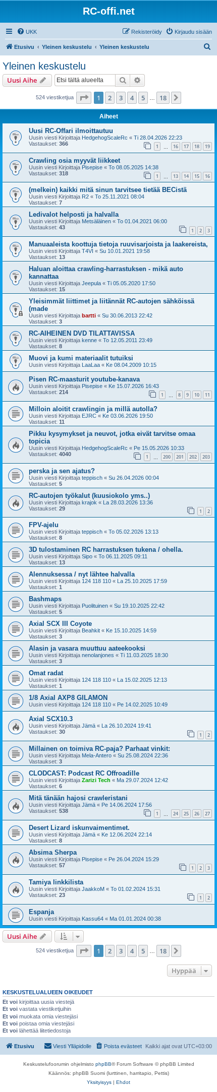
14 (186, 176)
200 (167, 457)
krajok (89, 502)
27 (207, 813)
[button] (83, 98)
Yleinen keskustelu (44, 66)
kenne (89, 340)
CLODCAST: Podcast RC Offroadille (84, 773)
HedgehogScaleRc (105, 138)
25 (186, 813)
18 (196, 146)
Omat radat (46, 673)
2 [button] (110, 97)
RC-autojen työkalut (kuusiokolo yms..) (89, 495)
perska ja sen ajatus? (62, 471)
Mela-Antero (97, 755)
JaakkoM (93, 889)
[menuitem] (27, 32)
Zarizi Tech (96, 780)
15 (196, 176)
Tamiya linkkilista (56, 882)
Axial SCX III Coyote (60, 623)
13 (175, 176)
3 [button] (121, 97)
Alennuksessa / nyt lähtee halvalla (82, 574)
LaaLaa (91, 365)
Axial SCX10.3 (51, 719)
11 (207, 395)
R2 (85, 197)
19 (207, 146)
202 (193, 457)
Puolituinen (95, 606)
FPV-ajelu (44, 525)
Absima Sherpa (53, 852)
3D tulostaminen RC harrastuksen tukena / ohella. (106, 549)
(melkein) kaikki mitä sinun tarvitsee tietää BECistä (108, 190)
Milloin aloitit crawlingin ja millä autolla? (93, 409)
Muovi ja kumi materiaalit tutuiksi (81, 358)
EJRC (89, 416)
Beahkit (91, 630)
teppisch (92, 478)
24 (175, 813)
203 (206, 457)
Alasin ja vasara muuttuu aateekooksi (87, 648)
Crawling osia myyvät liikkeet (74, 160)
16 (175, 146)
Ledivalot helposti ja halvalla (74, 214)
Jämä (88, 726)
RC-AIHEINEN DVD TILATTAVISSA (82, 333)
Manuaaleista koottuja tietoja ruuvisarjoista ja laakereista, (118, 244)
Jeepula (91, 283)
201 (180, 457)
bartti (89, 315)
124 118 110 (96, 581)
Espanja (41, 912)
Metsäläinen (96, 221)
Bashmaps (45, 599)
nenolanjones (98, 655)
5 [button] (143, 97)
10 (196, 395)
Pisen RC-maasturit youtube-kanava (84, 379)
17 (186, 146)
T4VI (87, 251)
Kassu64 (92, 919)
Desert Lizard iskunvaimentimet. (79, 827)
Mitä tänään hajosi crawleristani (78, 798)
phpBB (103, 1064)
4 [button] (132, 97)
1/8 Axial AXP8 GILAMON (68, 697)
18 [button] (163, 97)
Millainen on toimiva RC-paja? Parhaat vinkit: (99, 748)
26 (196, 813)
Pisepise (92, 167)
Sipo (87, 556)
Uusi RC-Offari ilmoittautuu (71, 131)
